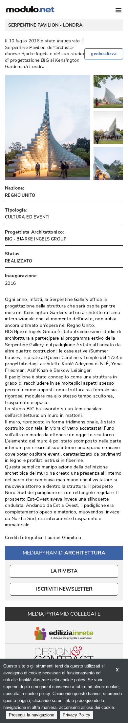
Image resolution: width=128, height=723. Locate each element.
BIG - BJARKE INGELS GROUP (35, 239)
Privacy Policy (76, 714)
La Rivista (64, 571)
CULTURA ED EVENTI (27, 217)
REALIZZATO (18, 261)
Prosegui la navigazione (31, 714)
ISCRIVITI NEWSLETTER (64, 589)
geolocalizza (104, 54)
